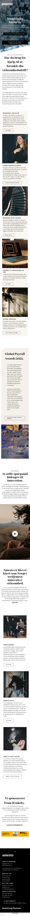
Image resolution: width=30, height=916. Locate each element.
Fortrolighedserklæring (8, 889)
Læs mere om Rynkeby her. (15, 825)
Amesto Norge (6, 877)
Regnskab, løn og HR (7, 895)
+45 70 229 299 (15, 870)
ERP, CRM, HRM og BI (7, 893)
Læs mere (15, 602)
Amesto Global (6, 881)
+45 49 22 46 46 (17, 868)
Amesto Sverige (6, 879)
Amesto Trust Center (7, 885)
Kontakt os (23, 8)
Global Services (6, 897)
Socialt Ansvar (5, 887)
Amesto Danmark (6, 875)
